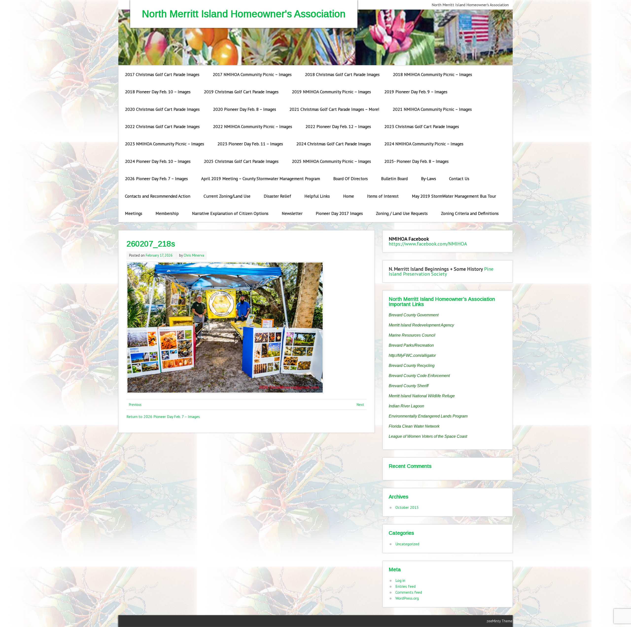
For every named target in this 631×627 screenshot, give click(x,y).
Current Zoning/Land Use (227, 196)
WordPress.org (407, 598)
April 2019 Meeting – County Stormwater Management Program (260, 178)
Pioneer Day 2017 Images (339, 213)
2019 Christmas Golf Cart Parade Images (241, 92)
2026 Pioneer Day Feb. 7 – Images (156, 178)
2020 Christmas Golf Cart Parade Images (162, 109)
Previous (135, 404)
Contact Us (459, 178)
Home (348, 196)
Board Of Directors (350, 178)
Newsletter (292, 213)
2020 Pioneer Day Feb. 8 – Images (244, 109)
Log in (400, 580)
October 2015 (407, 507)
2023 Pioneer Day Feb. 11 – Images (250, 144)
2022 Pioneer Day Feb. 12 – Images (338, 126)
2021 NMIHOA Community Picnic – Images (432, 109)
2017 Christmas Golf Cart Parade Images (162, 74)
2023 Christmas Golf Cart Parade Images (421, 126)
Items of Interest (383, 196)
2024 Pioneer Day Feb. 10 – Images (158, 161)
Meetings (133, 213)
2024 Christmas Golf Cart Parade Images (333, 144)
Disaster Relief (277, 196)
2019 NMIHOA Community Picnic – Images (331, 92)
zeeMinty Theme (499, 621)
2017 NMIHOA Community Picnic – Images (252, 74)
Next (360, 404)
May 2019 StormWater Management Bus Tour (454, 196)
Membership (167, 213)
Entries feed (405, 586)
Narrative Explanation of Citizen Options (230, 213)
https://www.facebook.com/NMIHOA (428, 244)
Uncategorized (407, 543)
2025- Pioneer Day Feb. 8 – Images (416, 161)
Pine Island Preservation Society (441, 271)
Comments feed (408, 592)
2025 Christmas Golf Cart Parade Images (241, 161)
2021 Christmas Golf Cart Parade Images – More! (334, 109)
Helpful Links (317, 196)
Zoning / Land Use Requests (402, 213)
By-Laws (428, 178)
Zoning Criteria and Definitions (470, 213)
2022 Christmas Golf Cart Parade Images (162, 126)
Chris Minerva (194, 255)
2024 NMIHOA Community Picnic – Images (423, 144)
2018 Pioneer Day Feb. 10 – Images (158, 92)
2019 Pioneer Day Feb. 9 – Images (415, 92)
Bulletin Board (394, 178)
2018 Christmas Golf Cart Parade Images (342, 74)
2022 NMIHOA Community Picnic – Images (252, 126)
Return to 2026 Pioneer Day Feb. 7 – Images (163, 416)
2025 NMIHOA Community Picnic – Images (331, 161)
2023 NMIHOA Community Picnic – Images (164, 144)
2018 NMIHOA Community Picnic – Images (432, 74)
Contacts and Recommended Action (157, 196)
